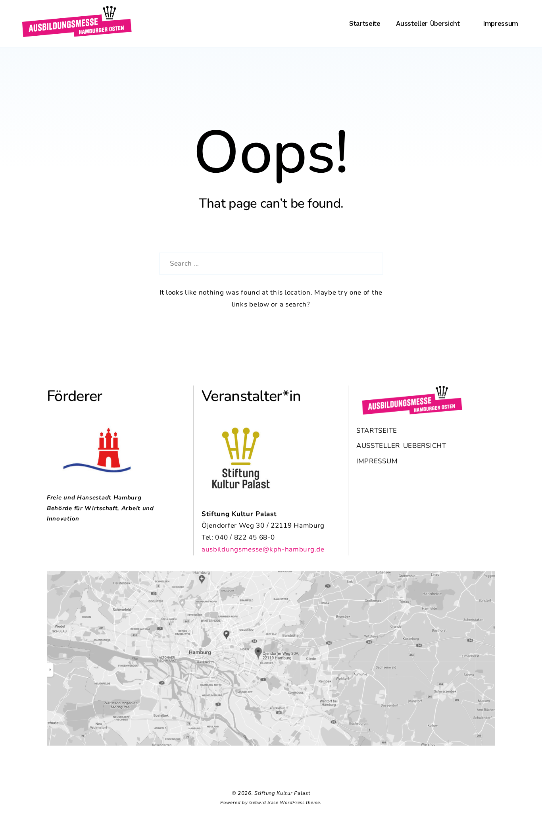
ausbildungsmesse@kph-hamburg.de (263, 549)
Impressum (500, 23)
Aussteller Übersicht (427, 23)
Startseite (365, 23)
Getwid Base (264, 803)
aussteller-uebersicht (401, 445)
